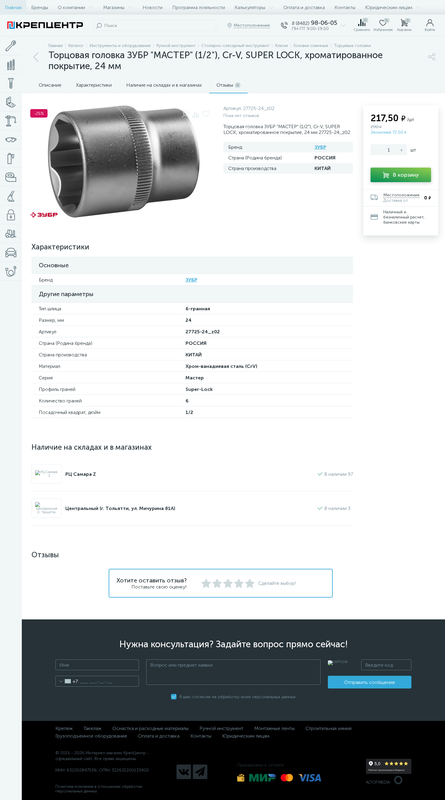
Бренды (39, 7)
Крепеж (64, 728)
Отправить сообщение (369, 682)
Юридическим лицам (388, 7)
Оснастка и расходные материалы (150, 728)
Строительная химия (328, 728)
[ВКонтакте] (183, 772)
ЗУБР (320, 147)
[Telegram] (200, 772)
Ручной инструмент (221, 728)
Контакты (345, 7)
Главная (13, 7)
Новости (153, 7)
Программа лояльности (198, 7)
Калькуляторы (250, 7)
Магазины (113, 7)
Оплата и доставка (304, 7)
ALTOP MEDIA (378, 782)
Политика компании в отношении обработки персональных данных (98, 788)
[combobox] (67, 681)
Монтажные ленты (274, 728)
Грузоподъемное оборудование (91, 736)
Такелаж (92, 728)
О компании (71, 7)
